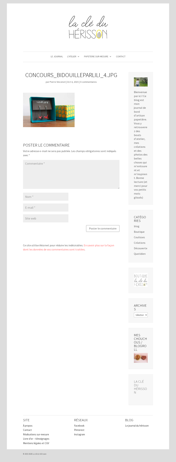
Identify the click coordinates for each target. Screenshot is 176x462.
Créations (139, 242)
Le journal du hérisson (137, 425)
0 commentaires (88, 81)
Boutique (139, 231)
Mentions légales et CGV (36, 443)
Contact (27, 430)
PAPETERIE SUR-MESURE (96, 56)
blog (136, 226)
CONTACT (120, 56)
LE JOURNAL (57, 56)
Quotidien (140, 253)
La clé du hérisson (140, 387)
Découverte (140, 248)
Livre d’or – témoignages (36, 438)
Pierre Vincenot (57, 81)
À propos (27, 425)
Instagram (79, 434)
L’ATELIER (71, 56)
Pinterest (79, 430)
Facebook (79, 425)
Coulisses (139, 237)
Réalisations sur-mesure (36, 434)
